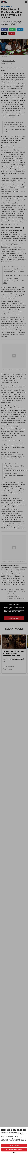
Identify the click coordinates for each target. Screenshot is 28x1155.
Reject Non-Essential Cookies (14, 1149)
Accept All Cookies (14, 1145)
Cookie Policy (14, 1152)
